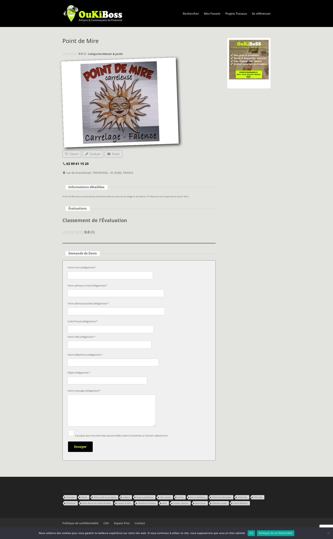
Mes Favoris (212, 13)
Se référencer (261, 13)
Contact (140, 523)
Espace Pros (122, 523)
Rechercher (191, 13)
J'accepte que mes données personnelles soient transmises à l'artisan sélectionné (121, 435)
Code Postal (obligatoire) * (82, 321)
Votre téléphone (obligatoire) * (85, 354)
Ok (251, 533)
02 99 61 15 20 (77, 163)
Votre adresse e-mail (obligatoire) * (87, 285)
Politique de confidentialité (80, 523)
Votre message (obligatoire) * (84, 390)
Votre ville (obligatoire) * (81, 336)
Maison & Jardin (113, 54)
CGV (106, 523)
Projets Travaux (236, 13)
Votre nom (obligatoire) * (81, 267)
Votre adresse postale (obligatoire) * (88, 303)
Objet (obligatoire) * (78, 372)
